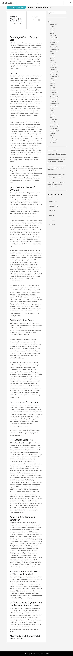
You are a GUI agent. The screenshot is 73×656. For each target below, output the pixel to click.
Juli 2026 (52, 26)
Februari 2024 (53, 92)
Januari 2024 (53, 94)
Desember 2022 (54, 124)
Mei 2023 (52, 112)
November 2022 (54, 126)
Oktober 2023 (53, 101)
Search (66, 3)
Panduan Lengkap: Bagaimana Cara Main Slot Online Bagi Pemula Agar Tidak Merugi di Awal (57, 153)
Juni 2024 (52, 83)
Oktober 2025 (53, 47)
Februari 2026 (53, 38)
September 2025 (54, 49)
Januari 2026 (53, 40)
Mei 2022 (52, 133)
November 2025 (54, 44)
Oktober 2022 (53, 128)
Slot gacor (52, 224)
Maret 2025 (53, 63)
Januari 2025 (53, 67)
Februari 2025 (53, 65)
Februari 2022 (53, 140)
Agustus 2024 (53, 78)
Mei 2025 (52, 58)
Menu (70, 3)
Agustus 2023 (53, 106)
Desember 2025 (54, 42)
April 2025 (52, 60)
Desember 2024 (54, 69)
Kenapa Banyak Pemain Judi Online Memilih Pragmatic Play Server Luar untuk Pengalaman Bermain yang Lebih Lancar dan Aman (57, 176)
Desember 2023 (54, 97)
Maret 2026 (53, 35)
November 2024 (54, 72)
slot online (52, 220)
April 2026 (52, 33)
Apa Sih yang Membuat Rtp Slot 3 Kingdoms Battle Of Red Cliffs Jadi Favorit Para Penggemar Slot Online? (56, 184)
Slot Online (13, 23)
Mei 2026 (52, 31)
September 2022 (54, 131)
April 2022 (52, 135)
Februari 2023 (53, 119)
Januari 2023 (53, 122)
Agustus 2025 (53, 51)
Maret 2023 (53, 117)
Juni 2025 (52, 56)
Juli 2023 (52, 108)
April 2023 (52, 115)
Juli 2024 (52, 81)
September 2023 (54, 103)
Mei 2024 (52, 85)
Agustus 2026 (53, 24)
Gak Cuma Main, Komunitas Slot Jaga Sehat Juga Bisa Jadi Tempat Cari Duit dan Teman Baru (56, 161)
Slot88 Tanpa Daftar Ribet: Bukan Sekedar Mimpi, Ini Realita (56, 168)
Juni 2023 (52, 110)
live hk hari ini (53, 201)
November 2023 (54, 99)
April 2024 (52, 88)
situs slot (51, 215)
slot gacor (52, 197)
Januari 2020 (53, 142)
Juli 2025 (52, 53)
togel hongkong (53, 206)
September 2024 (54, 76)
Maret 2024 (53, 90)
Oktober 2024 (53, 74)
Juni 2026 (52, 29)
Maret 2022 (53, 137)
